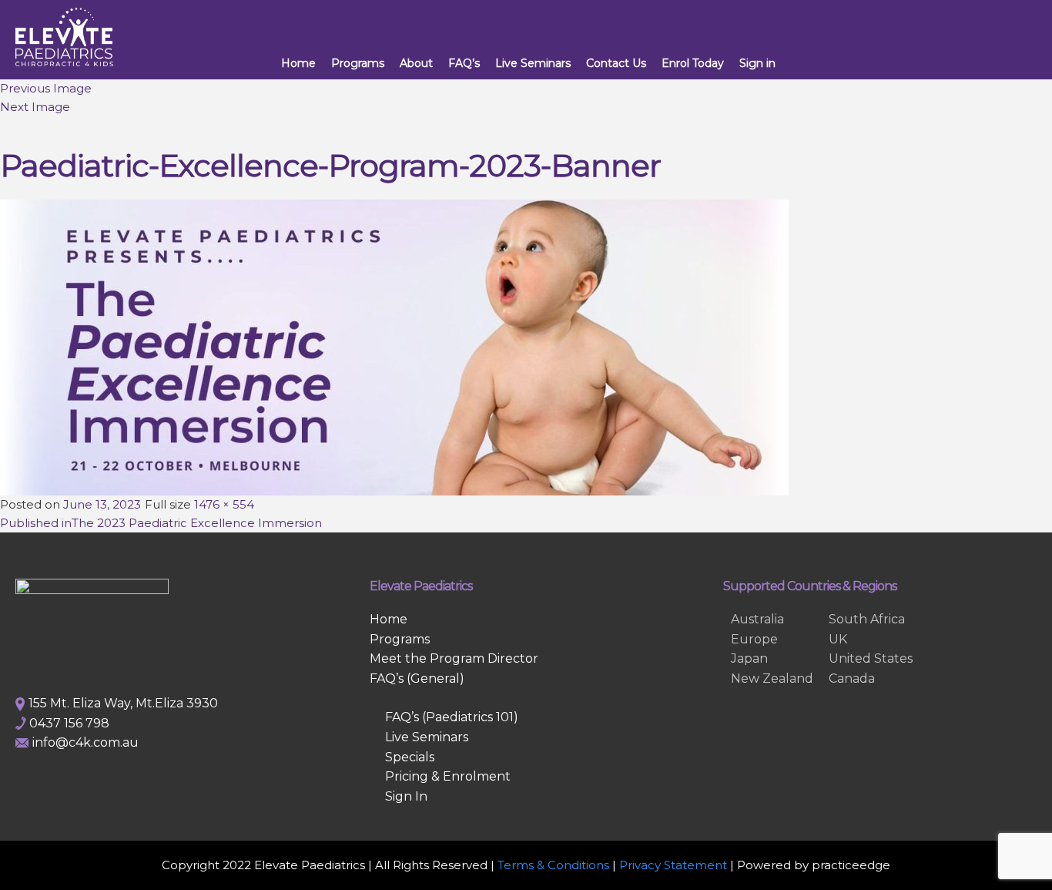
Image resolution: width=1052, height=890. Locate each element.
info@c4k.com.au (85, 742)
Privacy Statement (673, 865)
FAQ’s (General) (417, 678)
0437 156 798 (69, 723)
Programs (357, 63)
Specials (409, 757)
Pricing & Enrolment (448, 776)
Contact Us (616, 63)
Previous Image (46, 88)
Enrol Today (693, 63)
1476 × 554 (224, 504)
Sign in (757, 63)
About (416, 63)
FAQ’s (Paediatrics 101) (451, 717)
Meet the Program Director (454, 658)
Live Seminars (533, 63)
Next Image (35, 106)
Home (298, 63)
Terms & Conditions (553, 865)
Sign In (406, 796)
